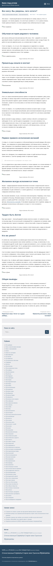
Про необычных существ (12, 437)
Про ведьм (8, 379)
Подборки (8, 362)
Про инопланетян (23, 14)
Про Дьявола (9, 397)
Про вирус (8, 383)
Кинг (22, 533)
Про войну (8, 385)
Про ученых (9, 489)
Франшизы (9, 539)
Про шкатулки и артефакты (13, 493)
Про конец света (10, 422)
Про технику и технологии (12, 487)
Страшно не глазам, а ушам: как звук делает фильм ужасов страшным (24, 511)
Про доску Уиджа (10, 395)
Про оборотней (10, 443)
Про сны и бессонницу (11, 482)
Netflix (6, 533)
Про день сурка (10, 391)
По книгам (8, 356)
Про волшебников (10, 387)
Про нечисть (9, 439)
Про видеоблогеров (11, 381)
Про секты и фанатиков (12, 478)
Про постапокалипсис (11, 455)
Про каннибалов (10, 416)
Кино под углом (9, 3)
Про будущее (9, 375)
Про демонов (9, 389)
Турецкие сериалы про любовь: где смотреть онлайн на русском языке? (24, 517)
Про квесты (9, 418)
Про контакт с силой (11, 424)
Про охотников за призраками (13, 449)
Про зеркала (9, 404)
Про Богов (8, 374)
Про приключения (10, 460)
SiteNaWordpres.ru (32, 561)
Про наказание (9, 433)
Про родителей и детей (12, 476)
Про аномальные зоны (11, 368)
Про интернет (9, 412)
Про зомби (8, 406)
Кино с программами (11, 348)
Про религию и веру (11, 474)
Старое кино (30, 536)
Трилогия (38, 536)
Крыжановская (33, 550)
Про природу (9, 462)
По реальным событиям (12, 360)
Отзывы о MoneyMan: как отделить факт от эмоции (19, 519)
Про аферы (9, 370)
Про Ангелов (9, 366)
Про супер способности (12, 484)
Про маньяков (9, 430)
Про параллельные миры (12, 451)
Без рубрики (9, 345)
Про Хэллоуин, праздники (12, 491)
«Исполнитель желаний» (14, 202)
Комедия (26, 533)
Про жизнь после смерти (12, 399)
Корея (30, 533)
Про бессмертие (10, 372)
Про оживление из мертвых (13, 447)
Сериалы (20, 536)
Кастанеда (19, 532)
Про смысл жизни (10, 480)
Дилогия (7, 550)
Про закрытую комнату (11, 403)
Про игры (8, 408)
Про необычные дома (11, 435)
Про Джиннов (9, 393)
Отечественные (10, 536)
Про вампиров (9, 377)
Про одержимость (10, 445)
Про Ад (8, 364)
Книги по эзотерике (11, 352)
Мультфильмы (9, 354)
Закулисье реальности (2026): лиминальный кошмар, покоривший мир (24, 521)
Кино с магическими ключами (10, 14)
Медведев (37, 550)
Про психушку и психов (12, 466)
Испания (13, 533)
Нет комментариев (41, 14)
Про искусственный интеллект (13, 414)
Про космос (9, 426)
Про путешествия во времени (13, 468)
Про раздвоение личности (12, 470)
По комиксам (9, 358)
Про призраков (9, 459)
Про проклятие (9, 464)
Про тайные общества (11, 486)
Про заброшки (9, 401)
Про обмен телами (10, 441)
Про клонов (9, 420)
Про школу (8, 495)
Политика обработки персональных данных (12, 557)
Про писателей (9, 453)
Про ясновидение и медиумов (13, 499)
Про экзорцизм (9, 497)
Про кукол (8, 428)
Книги (7, 350)
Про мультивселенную (11, 431)
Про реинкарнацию (11, 472)
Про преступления (10, 457)
